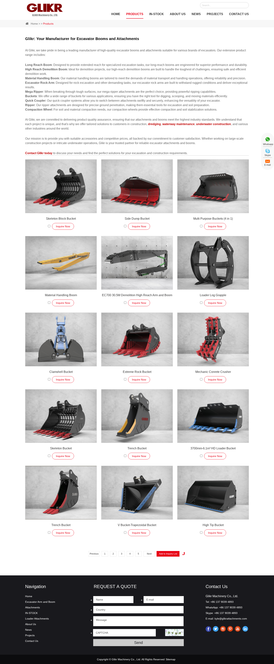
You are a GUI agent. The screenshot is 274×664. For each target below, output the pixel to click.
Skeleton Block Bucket (61, 218)
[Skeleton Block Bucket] (61, 186)
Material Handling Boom (61, 295)
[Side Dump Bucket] (137, 186)
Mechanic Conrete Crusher (213, 371)
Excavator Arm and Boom (40, 601)
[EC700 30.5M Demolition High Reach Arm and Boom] (137, 263)
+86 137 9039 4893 (230, 607)
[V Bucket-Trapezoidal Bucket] (137, 493)
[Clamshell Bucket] (61, 339)
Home (115, 14)
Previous (94, 553)
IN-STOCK (156, 14)
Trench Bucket (137, 448)
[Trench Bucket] (137, 416)
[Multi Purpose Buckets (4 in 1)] (213, 186)
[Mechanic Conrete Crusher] (213, 339)
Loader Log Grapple (213, 295)
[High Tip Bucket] (213, 493)
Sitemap (170, 659)
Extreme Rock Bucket (137, 371)
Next (149, 553)
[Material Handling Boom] (61, 263)
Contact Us (239, 14)
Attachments (32, 607)
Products (134, 14)
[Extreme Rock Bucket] (137, 339)
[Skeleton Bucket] (61, 416)
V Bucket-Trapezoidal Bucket (137, 525)
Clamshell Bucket (61, 371)
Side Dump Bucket (137, 218)
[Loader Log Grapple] (213, 263)
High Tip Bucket (213, 525)
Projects (215, 14)
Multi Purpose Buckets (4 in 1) (213, 218)
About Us (178, 14)
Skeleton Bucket (61, 448)
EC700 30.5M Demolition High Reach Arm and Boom (137, 295)
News (196, 14)
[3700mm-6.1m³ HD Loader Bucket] (213, 416)
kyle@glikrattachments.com (231, 618)
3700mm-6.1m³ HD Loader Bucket (213, 448)
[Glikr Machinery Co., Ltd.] (44, 9)
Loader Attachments (37, 618)
